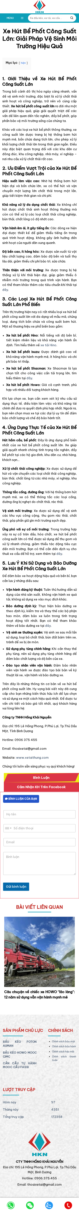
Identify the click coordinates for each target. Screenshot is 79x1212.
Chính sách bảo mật (63, 1041)
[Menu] (22, 18)
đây (5, 290)
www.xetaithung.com (32, 757)
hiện (23, 62)
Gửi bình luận (16, 886)
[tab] (41, 777)
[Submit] (71, 18)
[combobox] (8, 828)
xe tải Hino (48, 345)
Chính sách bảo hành (64, 1046)
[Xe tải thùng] (39, 6)
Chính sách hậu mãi (63, 1051)
